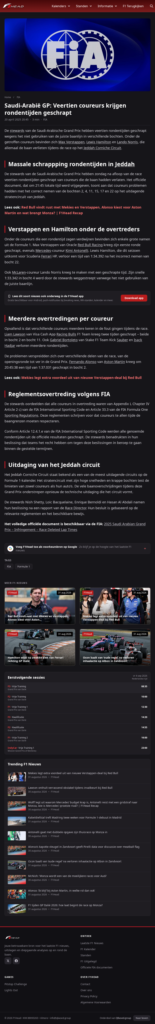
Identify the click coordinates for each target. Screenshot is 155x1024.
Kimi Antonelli (77, 250)
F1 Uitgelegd (89, 961)
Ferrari (46, 256)
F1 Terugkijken (133, 6)
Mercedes (43, 250)
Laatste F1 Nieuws (92, 943)
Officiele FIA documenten (96, 967)
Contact (85, 984)
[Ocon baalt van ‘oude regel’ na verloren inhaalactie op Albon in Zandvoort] (115, 647)
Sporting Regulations (21, 415)
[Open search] (151, 6)
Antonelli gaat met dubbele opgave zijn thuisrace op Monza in (67, 832)
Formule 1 (23, 566)
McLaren (19, 272)
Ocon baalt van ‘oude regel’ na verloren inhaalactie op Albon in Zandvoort (108, 659)
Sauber (122, 340)
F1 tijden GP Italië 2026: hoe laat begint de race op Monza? (65, 905)
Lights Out (11, 990)
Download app (134, 298)
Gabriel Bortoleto (64, 340)
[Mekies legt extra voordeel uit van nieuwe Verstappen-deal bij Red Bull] (115, 606)
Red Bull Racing (90, 244)
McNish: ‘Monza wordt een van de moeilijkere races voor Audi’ (67, 876)
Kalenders (59, 6)
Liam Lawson (15, 334)
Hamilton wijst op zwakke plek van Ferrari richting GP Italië (35, 659)
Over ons (86, 990)
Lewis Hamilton (98, 142)
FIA (9, 566)
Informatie (105, 6)
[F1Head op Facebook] (16, 960)
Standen (82, 6)
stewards (17, 130)
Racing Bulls (66, 334)
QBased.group (123, 1018)
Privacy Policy (89, 996)
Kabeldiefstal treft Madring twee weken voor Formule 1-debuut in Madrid (75, 817)
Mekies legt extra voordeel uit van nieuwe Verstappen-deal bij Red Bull (81, 377)
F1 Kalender (88, 949)
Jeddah (125, 164)
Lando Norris (127, 142)
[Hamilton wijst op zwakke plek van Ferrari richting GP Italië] (40, 647)
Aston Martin (114, 361)
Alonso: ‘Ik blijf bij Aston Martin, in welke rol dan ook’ (61, 890)
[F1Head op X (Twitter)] (8, 960)
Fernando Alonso (82, 361)
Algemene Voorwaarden (96, 1002)
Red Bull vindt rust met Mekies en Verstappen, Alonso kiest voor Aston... (38, 618)
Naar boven (142, 1018)
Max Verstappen (71, 142)
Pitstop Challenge (16, 984)
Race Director (75, 508)
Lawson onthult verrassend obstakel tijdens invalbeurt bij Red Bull (70, 787)
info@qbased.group (60, 1018)
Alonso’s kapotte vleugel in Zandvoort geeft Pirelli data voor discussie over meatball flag (84, 846)
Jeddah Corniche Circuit (102, 148)
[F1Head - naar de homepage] (13, 6)
